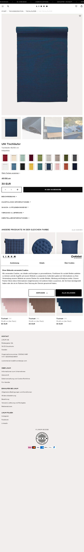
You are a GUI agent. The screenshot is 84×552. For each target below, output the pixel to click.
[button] (3, 6)
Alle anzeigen (77, 230)
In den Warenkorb (53, 189)
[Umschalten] (17, 197)
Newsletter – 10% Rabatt (61, 1)
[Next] (78, 64)
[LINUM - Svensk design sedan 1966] (42, 6)
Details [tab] (42, 263)
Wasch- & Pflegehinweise (14, 207)
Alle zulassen (68, 293)
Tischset (6, 318)
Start (4, 11)
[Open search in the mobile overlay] (8, 6)
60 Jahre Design (19, 1)
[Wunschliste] (76, 6)
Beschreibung (8, 196)
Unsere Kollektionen (39, 1)
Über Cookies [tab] (69, 263)
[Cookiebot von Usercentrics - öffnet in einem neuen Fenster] (73, 256)
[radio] (5, 158)
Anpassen (40, 293)
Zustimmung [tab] (14, 263)
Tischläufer (31, 11)
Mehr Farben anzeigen (10, 173)
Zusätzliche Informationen (15, 202)
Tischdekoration (16, 11)
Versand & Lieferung (12, 213)
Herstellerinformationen (15, 218)
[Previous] (6, 64)
